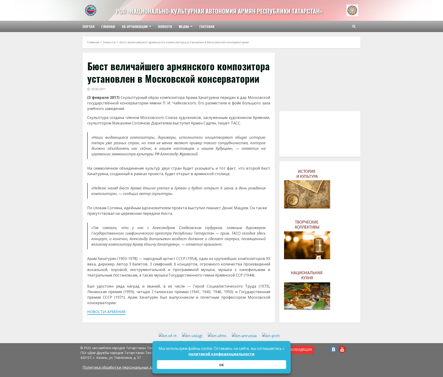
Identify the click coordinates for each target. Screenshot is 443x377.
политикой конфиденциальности (221, 353)
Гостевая (206, 26)
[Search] (354, 26)
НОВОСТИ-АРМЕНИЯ (106, 311)
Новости (165, 26)
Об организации (135, 26)
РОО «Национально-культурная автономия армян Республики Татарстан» (219, 11)
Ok (221, 365)
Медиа (184, 26)
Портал (88, 26)
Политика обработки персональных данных (123, 367)
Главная (108, 26)
